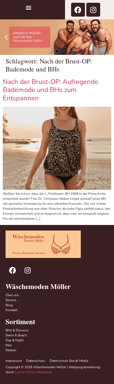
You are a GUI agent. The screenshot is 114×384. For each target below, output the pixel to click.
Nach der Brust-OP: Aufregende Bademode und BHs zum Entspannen (50, 90)
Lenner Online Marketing (33, 372)
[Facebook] (78, 10)
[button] (28, 7)
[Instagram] (93, 10)
